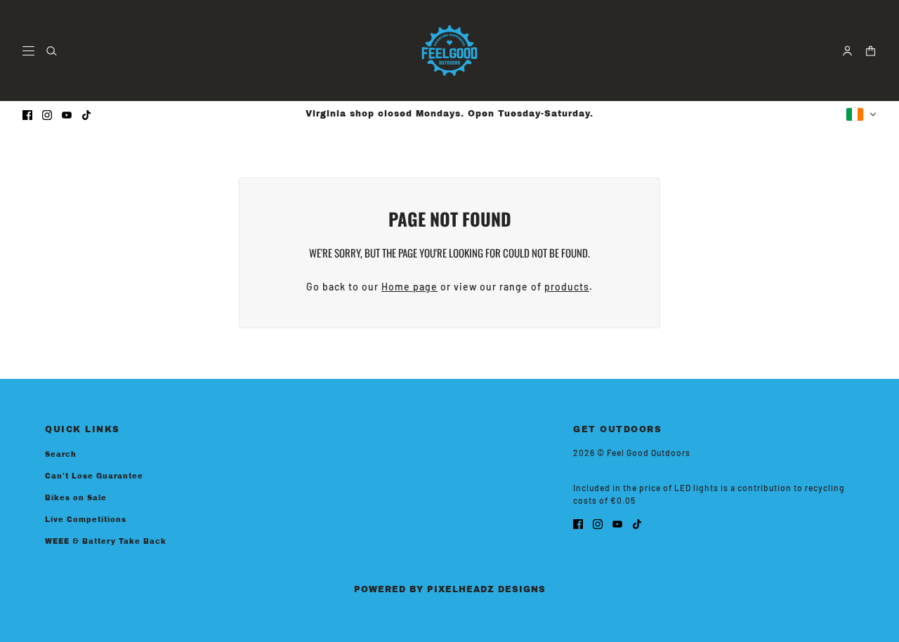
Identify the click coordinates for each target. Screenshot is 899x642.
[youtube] (66, 114)
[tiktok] (86, 114)
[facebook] (27, 114)
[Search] (52, 51)
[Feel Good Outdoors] (449, 50)
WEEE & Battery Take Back (105, 541)
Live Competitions (85, 519)
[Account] (847, 51)
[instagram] (47, 114)
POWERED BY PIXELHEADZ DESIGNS (450, 589)
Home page (409, 287)
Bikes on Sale (76, 498)
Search (61, 454)
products (566, 287)
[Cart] (871, 51)
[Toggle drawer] (28, 50)
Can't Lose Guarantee (94, 476)
